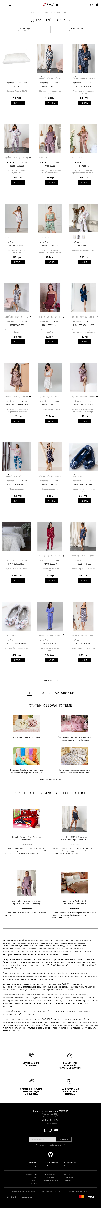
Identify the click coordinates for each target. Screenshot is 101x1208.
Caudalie (50, 1177)
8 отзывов (23, 83)
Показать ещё (50, 680)
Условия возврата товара (51, 1191)
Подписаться (64, 1139)
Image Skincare (69, 1177)
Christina (34, 1177)
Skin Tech (34, 1184)
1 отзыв (57, 162)
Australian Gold (50, 1174)
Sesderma (67, 1181)
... (50, 693)
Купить (18, 103)
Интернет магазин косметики (45, 12)
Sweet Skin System (50, 1184)
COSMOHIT (50, 4)
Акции (35, 1166)
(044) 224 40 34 (50, 1120)
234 (56, 693)
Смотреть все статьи (50, 779)
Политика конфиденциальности (24, 1191)
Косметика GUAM (30, 1174)
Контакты (67, 1166)
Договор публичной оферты (78, 1191)
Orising (34, 1181)
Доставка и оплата (50, 1162)
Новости (50, 1166)
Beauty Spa (67, 1174)
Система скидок (70, 1162)
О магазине (33, 1162)
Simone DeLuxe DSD (50, 1181)
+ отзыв (57, 83)
